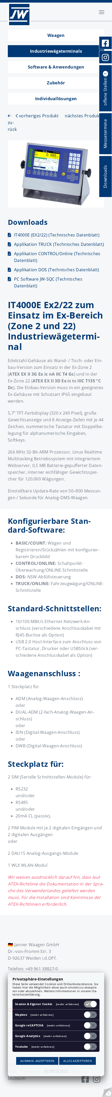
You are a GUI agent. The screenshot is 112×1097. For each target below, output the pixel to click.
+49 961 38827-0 (41, 969)
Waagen (56, 35)
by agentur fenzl (55, 1070)
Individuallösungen (56, 98)
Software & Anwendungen (56, 67)
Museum (17, 1078)
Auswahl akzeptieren (37, 1061)
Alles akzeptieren (77, 1061)
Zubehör (56, 83)
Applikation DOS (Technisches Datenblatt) (56, 270)
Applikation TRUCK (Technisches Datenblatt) (59, 244)
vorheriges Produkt (38, 116)
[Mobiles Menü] (101, 11)
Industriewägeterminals (56, 51)
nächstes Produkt (83, 116)
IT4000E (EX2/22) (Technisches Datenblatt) (56, 235)
